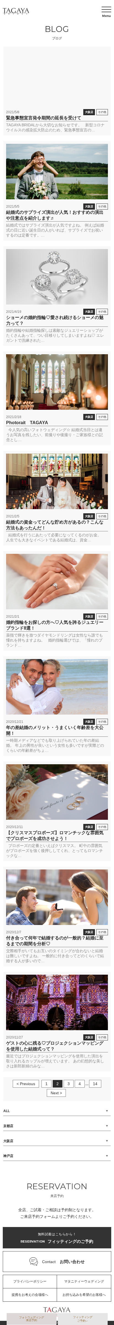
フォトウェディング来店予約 (31, 1319)
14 (95, 1084)
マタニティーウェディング (84, 1281)
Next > (56, 1093)
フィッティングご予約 (82, 1319)
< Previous (26, 1084)
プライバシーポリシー (29, 1281)
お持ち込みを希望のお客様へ (84, 1295)
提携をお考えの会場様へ (30, 1295)
